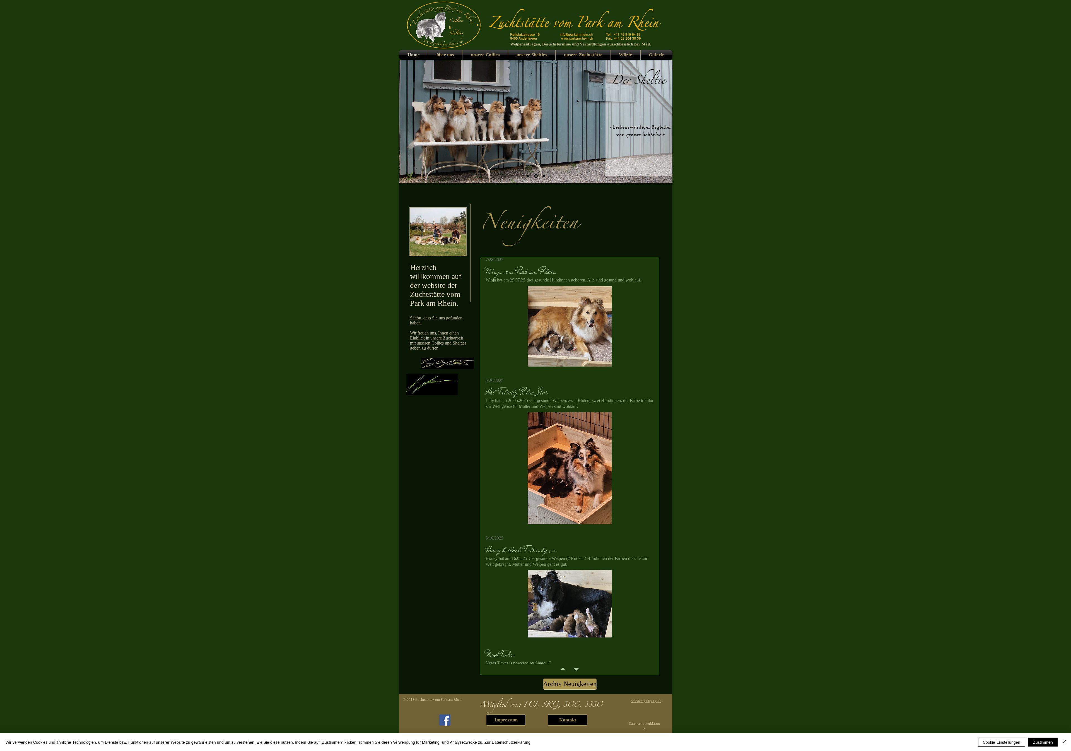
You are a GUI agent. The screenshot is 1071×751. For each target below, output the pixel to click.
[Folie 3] (543, 176)
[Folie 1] (535, 176)
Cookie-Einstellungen (1001, 742)
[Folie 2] (528, 176)
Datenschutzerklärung (644, 725)
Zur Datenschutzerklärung (507, 742)
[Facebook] (444, 720)
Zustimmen (1043, 742)
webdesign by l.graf (646, 701)
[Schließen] (1064, 742)
